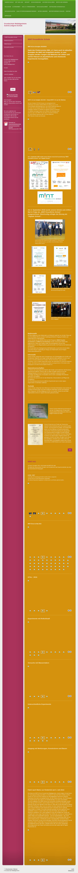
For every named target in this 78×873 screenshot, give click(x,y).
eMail (13, 89)
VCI (70, 450)
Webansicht (71, 870)
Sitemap (15, 869)
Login (72, 869)
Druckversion (9, 869)
